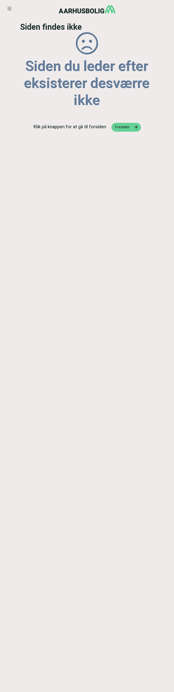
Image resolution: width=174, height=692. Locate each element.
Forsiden (122, 127)
